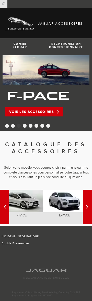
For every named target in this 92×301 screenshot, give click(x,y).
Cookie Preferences (16, 243)
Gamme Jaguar (20, 45)
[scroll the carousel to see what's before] (87, 207)
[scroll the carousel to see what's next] (4, 207)
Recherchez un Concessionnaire (66, 45)
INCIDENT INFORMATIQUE (20, 236)
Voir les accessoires (31, 112)
